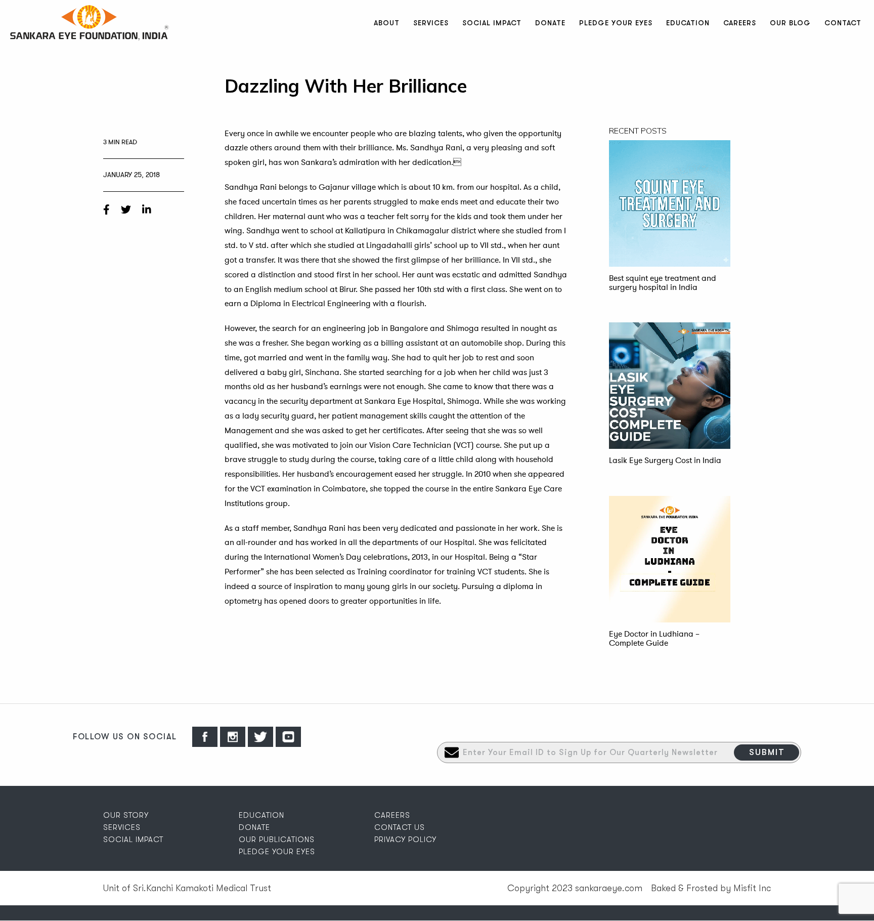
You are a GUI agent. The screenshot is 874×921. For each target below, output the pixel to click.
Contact (842, 22)
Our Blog (790, 22)
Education (688, 22)
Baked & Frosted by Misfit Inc (711, 888)
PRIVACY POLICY (405, 839)
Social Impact (491, 22)
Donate (550, 22)
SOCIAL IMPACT (133, 839)
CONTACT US (399, 827)
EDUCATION (261, 815)
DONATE (254, 827)
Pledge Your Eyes (615, 22)
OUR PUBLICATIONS (277, 839)
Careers (739, 22)
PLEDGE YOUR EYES (277, 851)
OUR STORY (126, 815)
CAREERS (392, 815)
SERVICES (122, 827)
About (387, 22)
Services (431, 22)
